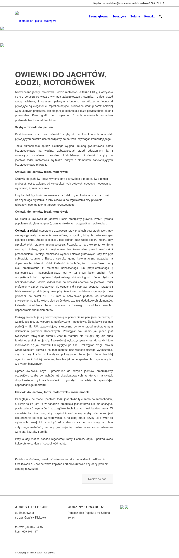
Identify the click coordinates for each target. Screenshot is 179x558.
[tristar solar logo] (37, 18)
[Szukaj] (160, 16)
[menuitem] (98, 16)
